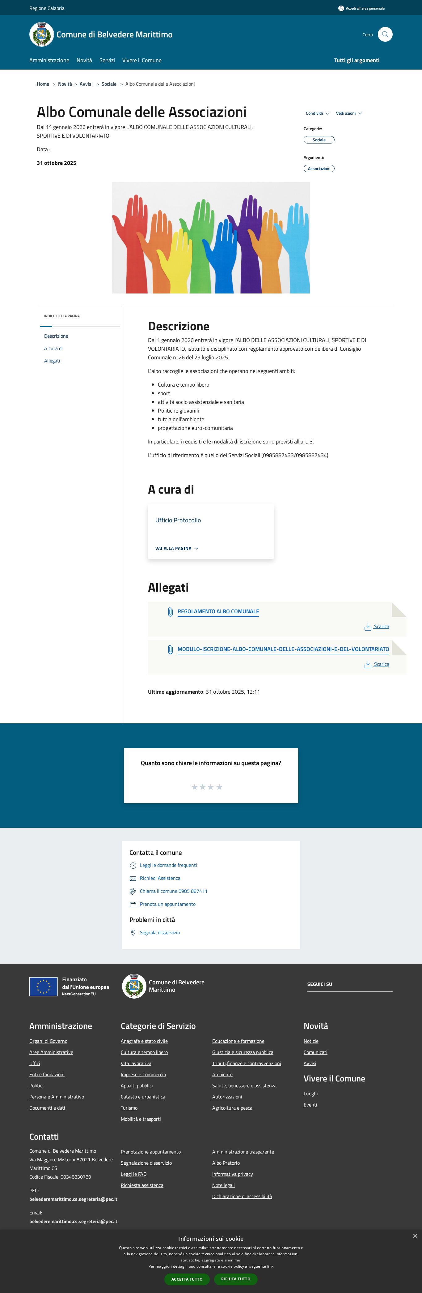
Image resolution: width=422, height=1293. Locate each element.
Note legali (223, 1185)
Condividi (315, 113)
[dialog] (211, 1261)
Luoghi (311, 1093)
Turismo (129, 1107)
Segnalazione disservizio (146, 1163)
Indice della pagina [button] (62, 316)
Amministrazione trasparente (243, 1151)
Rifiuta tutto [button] (236, 1279)
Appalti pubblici (137, 1085)
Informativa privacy (232, 1174)
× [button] (415, 1236)
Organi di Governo (48, 1041)
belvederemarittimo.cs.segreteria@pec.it (73, 1199)
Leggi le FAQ (134, 1174)
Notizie (311, 1041)
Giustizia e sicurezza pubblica (242, 1052)
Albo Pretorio (226, 1163)
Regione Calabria (47, 8)
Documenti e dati (47, 1107)
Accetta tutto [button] (187, 1279)
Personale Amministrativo (56, 1096)
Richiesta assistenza (142, 1185)
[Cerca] (385, 34)
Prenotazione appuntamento (151, 1151)
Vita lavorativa (136, 1063)
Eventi (310, 1104)
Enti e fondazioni (47, 1074)
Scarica (381, 626)
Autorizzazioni (227, 1096)
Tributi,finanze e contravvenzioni (246, 1063)
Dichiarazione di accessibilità (242, 1196)
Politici (36, 1085)
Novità (65, 84)
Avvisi (86, 84)
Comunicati (315, 1052)
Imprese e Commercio (143, 1074)
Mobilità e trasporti (141, 1119)
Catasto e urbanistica (143, 1096)
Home (43, 84)
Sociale (109, 84)
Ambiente (222, 1074)
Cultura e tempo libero (144, 1052)
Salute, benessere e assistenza (244, 1085)
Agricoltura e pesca (232, 1107)
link (270, 1266)
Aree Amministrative (51, 1052)
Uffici (34, 1063)
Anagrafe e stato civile (144, 1041)
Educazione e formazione (238, 1041)
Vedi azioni (346, 113)
